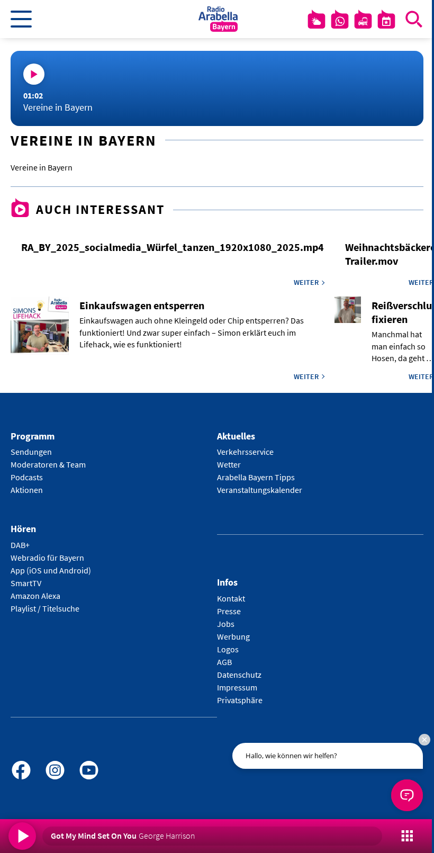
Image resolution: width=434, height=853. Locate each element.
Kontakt (231, 598)
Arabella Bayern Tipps (256, 477)
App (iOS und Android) (51, 570)
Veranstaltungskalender (259, 489)
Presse (229, 611)
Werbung (233, 636)
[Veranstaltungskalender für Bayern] (386, 21)
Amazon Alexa (35, 595)
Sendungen (31, 451)
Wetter (229, 464)
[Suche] (413, 19)
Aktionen (27, 489)
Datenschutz (239, 674)
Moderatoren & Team (48, 464)
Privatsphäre (240, 700)
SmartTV (26, 583)
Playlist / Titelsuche (45, 608)
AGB (224, 662)
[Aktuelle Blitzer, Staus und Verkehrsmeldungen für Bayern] (363, 21)
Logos (228, 649)
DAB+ (20, 545)
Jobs (225, 623)
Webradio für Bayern (47, 557)
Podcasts (27, 477)
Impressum (237, 687)
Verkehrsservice (245, 451)
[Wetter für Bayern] (316, 21)
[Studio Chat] (339, 21)
